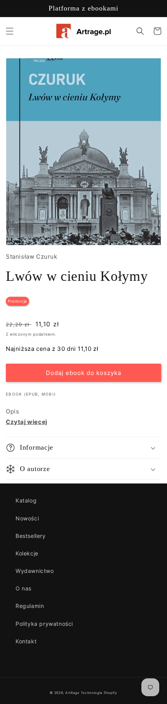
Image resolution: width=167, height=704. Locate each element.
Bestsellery (31, 535)
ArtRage (72, 693)
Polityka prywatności (44, 623)
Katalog (26, 500)
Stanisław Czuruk (31, 256)
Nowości (27, 518)
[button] (9, 31)
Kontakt (26, 641)
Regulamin (30, 605)
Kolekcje (27, 553)
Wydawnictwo (35, 570)
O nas (23, 588)
